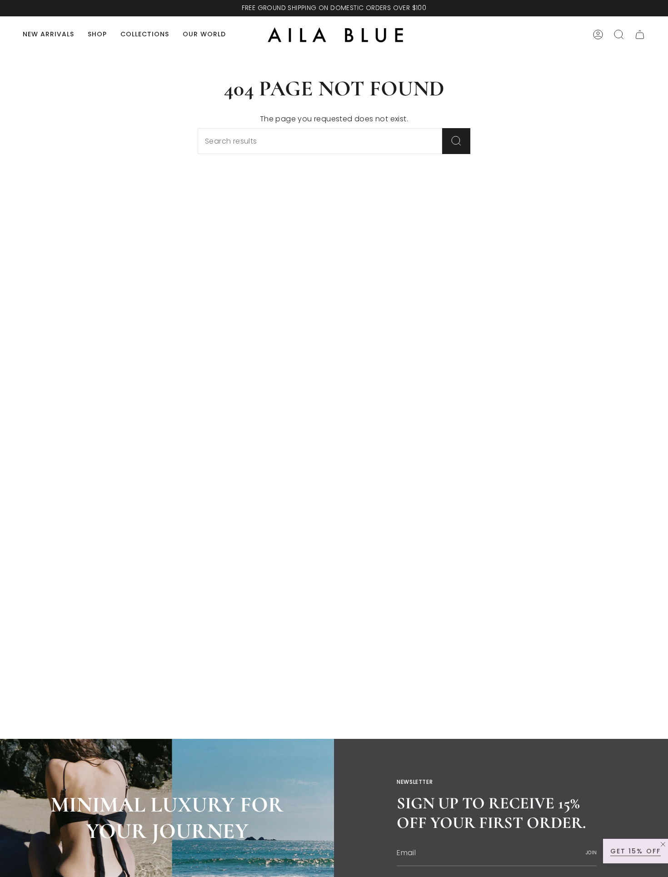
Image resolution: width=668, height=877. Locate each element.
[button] (97, 35)
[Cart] (639, 34)
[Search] (456, 141)
